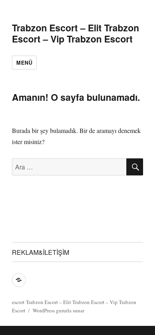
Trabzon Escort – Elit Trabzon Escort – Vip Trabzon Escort (75, 33)
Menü (24, 62)
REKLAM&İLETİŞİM (40, 252)
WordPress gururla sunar (58, 310)
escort (18, 302)
